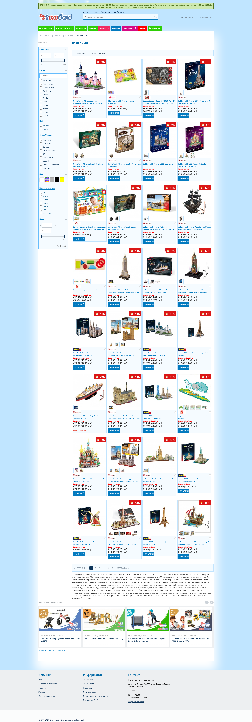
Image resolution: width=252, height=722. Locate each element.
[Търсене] (155, 17)
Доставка (87, 12)
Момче (45, 129)
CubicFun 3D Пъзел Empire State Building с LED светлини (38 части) (193, 291)
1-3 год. (45, 196)
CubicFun (47, 91)
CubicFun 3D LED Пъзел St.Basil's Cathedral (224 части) (192, 165)
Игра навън (81, 28)
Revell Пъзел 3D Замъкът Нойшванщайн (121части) (154, 354)
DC (44, 154)
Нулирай (63, 246)
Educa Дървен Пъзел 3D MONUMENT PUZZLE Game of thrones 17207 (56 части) (159, 102)
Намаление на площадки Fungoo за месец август (103, 639)
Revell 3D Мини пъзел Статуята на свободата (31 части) (193, 480)
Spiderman (47, 140)
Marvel (46, 161)
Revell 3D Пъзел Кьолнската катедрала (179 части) (85, 354)
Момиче (46, 125)
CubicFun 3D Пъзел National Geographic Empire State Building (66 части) (123, 291)
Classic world (48, 87)
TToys (45, 115)
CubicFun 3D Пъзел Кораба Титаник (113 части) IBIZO (88, 417)
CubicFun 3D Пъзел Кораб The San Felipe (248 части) (88, 165)
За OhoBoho (88, 683)
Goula (45, 98)
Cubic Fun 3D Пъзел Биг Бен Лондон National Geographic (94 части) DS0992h (123, 354)
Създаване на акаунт (47, 683)
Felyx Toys (47, 80)
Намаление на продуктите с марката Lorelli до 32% (60, 639)
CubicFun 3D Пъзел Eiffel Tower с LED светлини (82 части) (194, 102)
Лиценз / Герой (130, 28)
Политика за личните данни (95, 696)
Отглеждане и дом (64, 28)
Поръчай (79, 115)
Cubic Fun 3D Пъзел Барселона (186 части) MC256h (158, 480)
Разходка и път (46, 28)
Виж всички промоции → (53, 650)
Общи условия (89, 692)
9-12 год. (46, 210)
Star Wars (47, 143)
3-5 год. (45, 200)
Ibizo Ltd (80, 719)
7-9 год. (45, 206)
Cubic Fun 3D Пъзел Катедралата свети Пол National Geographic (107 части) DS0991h (123, 480)
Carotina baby (49, 150)
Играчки (92, 28)
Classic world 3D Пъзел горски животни (121, 102)
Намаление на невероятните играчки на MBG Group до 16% (190, 639)
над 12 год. (47, 213)
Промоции (155, 28)
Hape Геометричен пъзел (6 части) (88, 290)
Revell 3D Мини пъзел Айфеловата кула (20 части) (158, 543)
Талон (96, 12)
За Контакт (119, 12)
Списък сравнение (46, 696)
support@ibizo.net (136, 701)
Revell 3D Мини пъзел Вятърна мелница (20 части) (86, 543)
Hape (45, 101)
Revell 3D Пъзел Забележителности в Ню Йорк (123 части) (159, 417)
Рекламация (106, 12)
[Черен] (57, 179)
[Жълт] (62, 179)
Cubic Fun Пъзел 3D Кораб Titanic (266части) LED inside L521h (157, 291)
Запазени (42, 692)
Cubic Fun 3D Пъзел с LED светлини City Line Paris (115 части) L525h (123, 543)
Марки (142, 28)
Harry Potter (48, 157)
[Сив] (52, 179)
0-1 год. (45, 193)
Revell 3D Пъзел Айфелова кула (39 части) (193, 354)
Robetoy (46, 112)
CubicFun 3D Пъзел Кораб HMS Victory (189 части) (124, 165)
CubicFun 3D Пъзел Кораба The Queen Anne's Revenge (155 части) (194, 228)
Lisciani (46, 105)
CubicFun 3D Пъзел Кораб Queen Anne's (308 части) (122, 228)
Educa (45, 94)
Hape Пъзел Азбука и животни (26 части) (193, 417)
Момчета (116, 28)
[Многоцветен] (46, 179)
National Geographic (51, 164)
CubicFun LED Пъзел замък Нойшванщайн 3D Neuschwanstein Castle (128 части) (88, 102)
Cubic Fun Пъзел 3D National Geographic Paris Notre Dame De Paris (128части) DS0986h (124, 417)
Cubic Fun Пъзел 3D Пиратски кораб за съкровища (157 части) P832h (193, 543)
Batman (46, 147)
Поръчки (42, 687)
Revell (45, 108)
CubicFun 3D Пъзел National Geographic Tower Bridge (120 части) (158, 228)
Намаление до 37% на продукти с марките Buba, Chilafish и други (147, 639)
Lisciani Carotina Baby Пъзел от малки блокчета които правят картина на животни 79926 (89, 228)
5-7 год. (45, 203)
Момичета (104, 28)
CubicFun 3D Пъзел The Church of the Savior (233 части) (89, 480)
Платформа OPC (90, 700)
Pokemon (47, 168)
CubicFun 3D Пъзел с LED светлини (158, 164)
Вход (40, 679)
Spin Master (48, 84)
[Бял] (41, 179)
